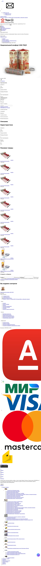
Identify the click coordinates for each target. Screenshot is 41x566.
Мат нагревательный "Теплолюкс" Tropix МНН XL (15, 513)
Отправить (2, 280)
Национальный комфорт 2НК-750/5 (7, 292)
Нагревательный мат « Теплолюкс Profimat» (14, 505)
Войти (1, 28)
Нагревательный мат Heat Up (11, 506)
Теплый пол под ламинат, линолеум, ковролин (16, 516)
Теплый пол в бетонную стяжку (13, 490)
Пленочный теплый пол (10, 517)
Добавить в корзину (4, 106)
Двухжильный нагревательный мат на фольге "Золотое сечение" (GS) (19, 519)
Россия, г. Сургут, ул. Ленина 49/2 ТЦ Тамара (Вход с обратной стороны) (14, 17)
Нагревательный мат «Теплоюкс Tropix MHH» (14, 508)
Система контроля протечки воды (13, 529)
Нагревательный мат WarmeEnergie (13, 512)
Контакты (4, 563)
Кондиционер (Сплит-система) (8, 316)
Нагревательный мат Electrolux (12, 509)
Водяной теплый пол (7, 313)
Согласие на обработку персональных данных (9, 279)
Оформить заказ (3, 36)
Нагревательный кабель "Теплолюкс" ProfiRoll (15, 493)
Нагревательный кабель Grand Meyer (13, 496)
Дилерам (4, 308)
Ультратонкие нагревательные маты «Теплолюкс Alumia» (17, 518)
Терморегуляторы (10, 522)
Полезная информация (7, 306)
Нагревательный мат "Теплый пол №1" (13, 511)
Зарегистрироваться (6, 28)
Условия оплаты (6, 322)
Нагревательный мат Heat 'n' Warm (13, 504)
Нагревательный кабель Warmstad (12, 491)
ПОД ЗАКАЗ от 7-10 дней (5, 107)
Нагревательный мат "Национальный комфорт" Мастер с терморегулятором (20, 507)
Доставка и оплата (6, 307)
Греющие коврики (10, 557)
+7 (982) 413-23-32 (7, 13)
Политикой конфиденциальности (13, 278)
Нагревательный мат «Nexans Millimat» (13, 503)
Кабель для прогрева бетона (8, 315)
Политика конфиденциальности (9, 324)
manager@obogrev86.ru (7, 298)
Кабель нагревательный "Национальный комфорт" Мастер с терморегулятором (21, 494)
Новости (4, 305)
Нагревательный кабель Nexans (12, 492)
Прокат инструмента (6, 560)
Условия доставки (6, 323)
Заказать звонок (3, 16)
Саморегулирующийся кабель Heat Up (13, 552)
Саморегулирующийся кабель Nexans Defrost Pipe (15, 553)
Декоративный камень (7, 314)
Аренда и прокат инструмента (8, 309)
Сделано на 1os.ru (3, 464)
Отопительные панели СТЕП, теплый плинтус (15, 538)
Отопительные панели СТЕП (8, 317)
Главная (4, 303)
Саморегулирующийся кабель (13, 551)
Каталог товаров (6, 304)
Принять (2, 484)
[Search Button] (11, 25)
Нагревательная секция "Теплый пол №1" (14, 498)
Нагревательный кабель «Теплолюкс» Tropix (14, 495)
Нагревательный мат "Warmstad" (12, 502)
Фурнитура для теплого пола (12, 526)
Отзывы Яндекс (5, 561)
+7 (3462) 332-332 (5, 12)
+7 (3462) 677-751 (7, 14)
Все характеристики (4, 97)
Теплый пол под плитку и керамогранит (15, 501)
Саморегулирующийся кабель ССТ (13, 554)
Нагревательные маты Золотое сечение (13, 510)
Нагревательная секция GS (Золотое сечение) (15, 497)
